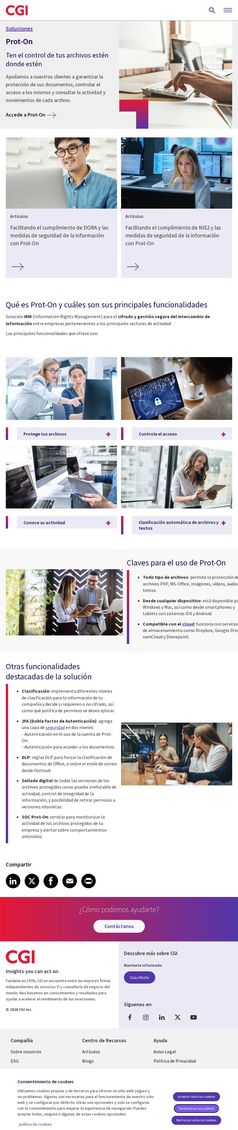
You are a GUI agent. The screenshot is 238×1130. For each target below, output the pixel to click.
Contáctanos (119, 926)
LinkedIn (161, 1017)
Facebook (130, 1017)
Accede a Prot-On (25, 114)
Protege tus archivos (45, 434)
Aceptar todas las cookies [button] (196, 1096)
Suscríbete (139, 977)
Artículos (91, 1051)
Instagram (146, 1017)
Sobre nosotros (26, 1051)
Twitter (177, 1017)
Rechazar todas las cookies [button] (196, 1120)
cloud (188, 624)
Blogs (88, 1061)
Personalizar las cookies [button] (196, 1108)
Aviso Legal (165, 1051)
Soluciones (19, 28)
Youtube (193, 1017)
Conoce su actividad (44, 522)
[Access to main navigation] (228, 10)
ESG (15, 1061)
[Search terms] (212, 10)
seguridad (55, 727)
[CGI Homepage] (17, 10)
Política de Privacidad (175, 1061)
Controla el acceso (158, 434)
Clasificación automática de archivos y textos (179, 525)
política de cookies (35, 1124)
